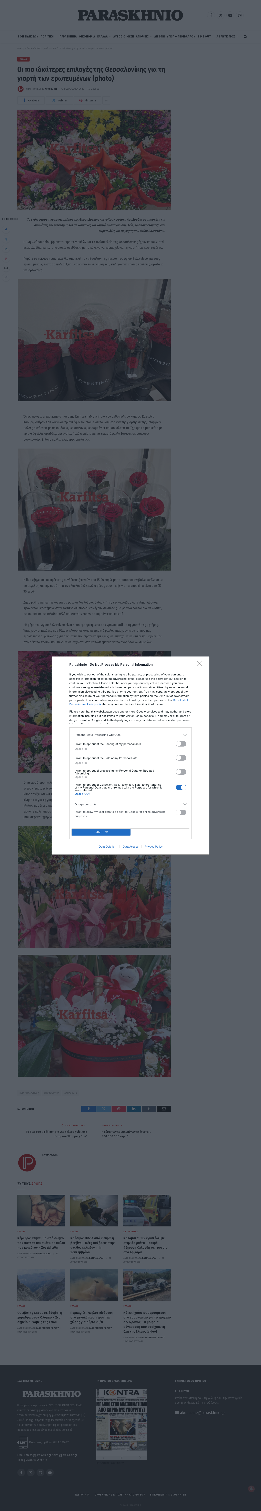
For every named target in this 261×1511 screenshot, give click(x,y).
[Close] (201, 665)
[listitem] (130, 735)
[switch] (181, 744)
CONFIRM (101, 832)
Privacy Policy (154, 846)
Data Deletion (107, 846)
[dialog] (130, 755)
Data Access (130, 846)
